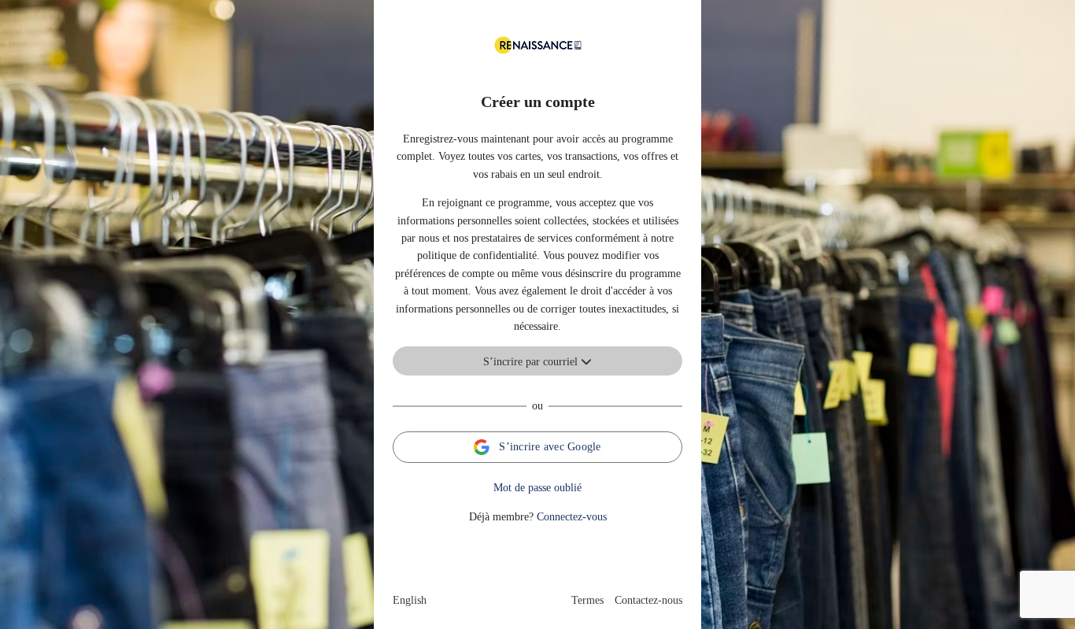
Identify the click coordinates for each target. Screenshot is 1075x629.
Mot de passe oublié (537, 488)
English (410, 600)
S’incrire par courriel (532, 362)
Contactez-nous (648, 600)
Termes (587, 600)
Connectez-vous (572, 517)
